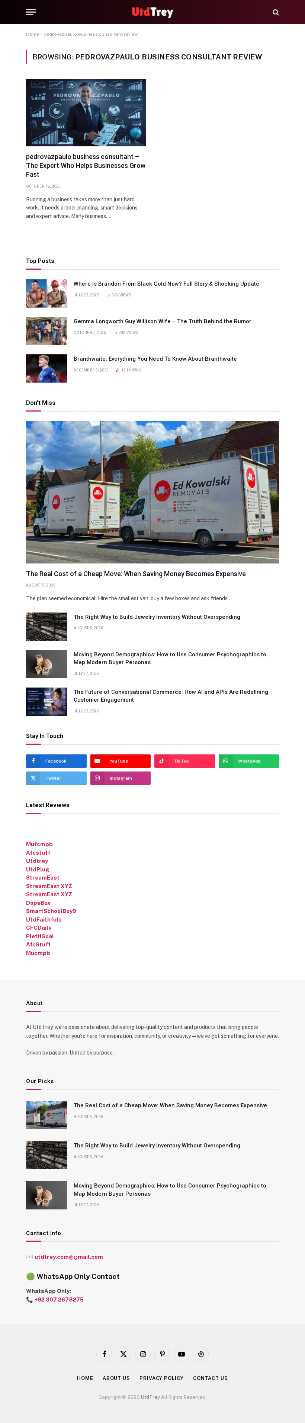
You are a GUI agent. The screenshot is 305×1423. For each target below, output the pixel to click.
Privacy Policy (161, 1378)
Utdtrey (37, 861)
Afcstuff (38, 852)
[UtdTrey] (153, 12)
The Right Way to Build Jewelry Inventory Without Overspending (158, 617)
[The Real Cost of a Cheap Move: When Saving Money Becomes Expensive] (152, 492)
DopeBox (38, 903)
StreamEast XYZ (49, 886)
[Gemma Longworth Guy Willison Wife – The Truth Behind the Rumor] (46, 331)
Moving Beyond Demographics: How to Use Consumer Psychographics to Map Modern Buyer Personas (170, 658)
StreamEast (43, 877)
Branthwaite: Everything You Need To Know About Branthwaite (155, 358)
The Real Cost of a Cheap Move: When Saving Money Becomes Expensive (136, 574)
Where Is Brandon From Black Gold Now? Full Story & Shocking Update (166, 283)
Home (32, 34)
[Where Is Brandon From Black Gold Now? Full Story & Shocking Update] (46, 293)
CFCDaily (38, 928)
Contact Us (210, 1378)
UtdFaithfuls (44, 919)
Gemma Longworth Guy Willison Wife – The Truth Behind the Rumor (162, 321)
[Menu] (31, 12)
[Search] (275, 12)
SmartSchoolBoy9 (51, 911)
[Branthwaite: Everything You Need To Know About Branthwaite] (46, 368)
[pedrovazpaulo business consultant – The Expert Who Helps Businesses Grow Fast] (86, 112)
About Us (116, 1378)
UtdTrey (150, 1397)
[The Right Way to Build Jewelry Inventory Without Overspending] (46, 627)
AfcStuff (38, 944)
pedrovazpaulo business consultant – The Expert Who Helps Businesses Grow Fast (85, 166)
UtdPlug (37, 869)
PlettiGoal (40, 936)
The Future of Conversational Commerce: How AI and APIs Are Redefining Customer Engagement (171, 696)
